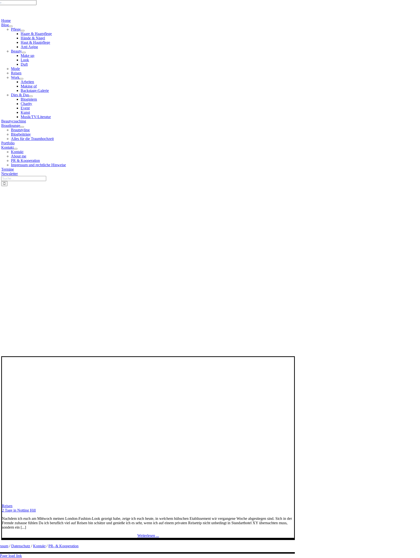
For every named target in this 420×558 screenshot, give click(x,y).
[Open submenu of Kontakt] (16, 148)
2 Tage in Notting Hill (19, 510)
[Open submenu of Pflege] (23, 30)
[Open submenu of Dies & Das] (31, 96)
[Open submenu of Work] (21, 78)
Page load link (11, 556)
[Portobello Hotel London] (99, 501)
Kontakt (39, 546)
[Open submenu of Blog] (11, 26)
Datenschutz (20, 546)
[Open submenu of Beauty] (24, 52)
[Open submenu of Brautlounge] (22, 127)
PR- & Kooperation (63, 546)
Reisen (7, 506)
